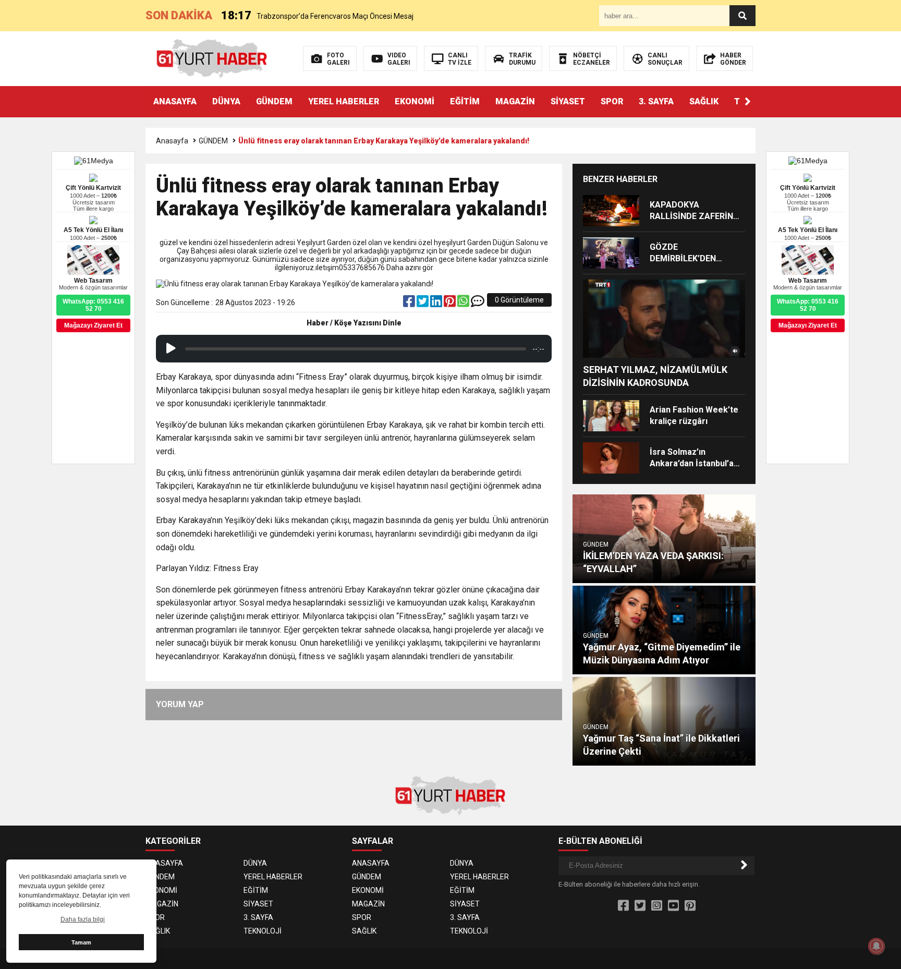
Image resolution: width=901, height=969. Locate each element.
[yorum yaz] (477, 303)
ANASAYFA (175, 101)
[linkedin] (437, 303)
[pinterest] (450, 303)
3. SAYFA (656, 101)
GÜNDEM (274, 101)
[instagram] (656, 906)
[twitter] (423, 303)
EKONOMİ (414, 101)
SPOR (612, 101)
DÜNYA (226, 101)
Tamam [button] (81, 942)
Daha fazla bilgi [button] (82, 919)
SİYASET (568, 101)
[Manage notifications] (876, 946)
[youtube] (673, 906)
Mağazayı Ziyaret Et (807, 325)
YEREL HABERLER (343, 101)
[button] (748, 101)
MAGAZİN (515, 101)
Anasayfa (172, 141)
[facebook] (410, 303)
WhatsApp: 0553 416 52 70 (807, 305)
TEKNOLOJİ (262, 931)
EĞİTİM (465, 101)
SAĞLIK (704, 101)
